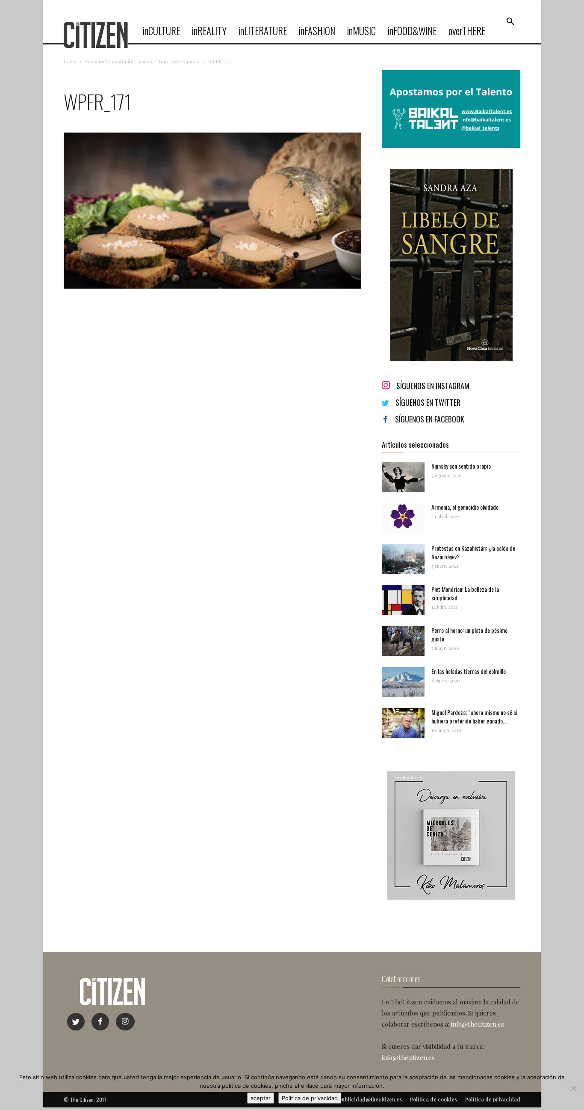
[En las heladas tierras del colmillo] (403, 682)
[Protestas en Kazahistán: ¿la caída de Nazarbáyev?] (403, 559)
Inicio (70, 61)
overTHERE (466, 31)
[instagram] (125, 1021)
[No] (573, 1088)
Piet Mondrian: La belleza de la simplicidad (465, 593)
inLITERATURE (263, 31)
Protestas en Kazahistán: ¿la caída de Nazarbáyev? (473, 552)
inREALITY (209, 31)
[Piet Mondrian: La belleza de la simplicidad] (403, 600)
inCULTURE (161, 31)
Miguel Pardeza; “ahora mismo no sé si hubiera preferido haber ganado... (474, 716)
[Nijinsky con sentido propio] (403, 477)
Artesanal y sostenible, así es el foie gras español (142, 61)
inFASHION (317, 31)
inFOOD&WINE (412, 31)
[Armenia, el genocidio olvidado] (403, 518)
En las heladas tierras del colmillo (468, 671)
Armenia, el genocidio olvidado (464, 506)
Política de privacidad (310, 1098)
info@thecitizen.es (477, 1024)
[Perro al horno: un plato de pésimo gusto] (403, 641)
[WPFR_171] (212, 286)
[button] (510, 22)
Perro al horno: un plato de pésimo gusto (469, 634)
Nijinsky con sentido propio (461, 465)
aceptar (261, 1098)
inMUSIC (361, 31)
